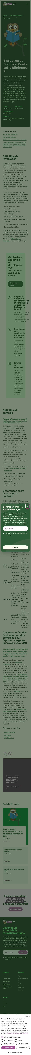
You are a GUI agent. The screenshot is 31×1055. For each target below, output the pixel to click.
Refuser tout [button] (23, 1047)
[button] (15, 1052)
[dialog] (15, 1034)
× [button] (29, 1016)
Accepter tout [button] (8, 1047)
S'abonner (15, 547)
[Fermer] (27, 506)
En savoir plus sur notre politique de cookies (17, 1033)
